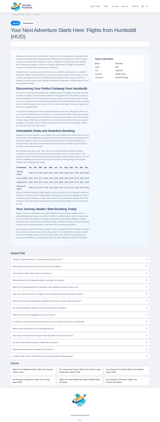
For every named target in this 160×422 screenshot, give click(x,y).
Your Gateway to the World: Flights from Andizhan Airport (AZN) (125, 370)
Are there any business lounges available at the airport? (35, 342)
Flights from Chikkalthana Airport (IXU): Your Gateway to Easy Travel (32, 370)
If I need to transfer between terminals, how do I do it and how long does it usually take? (49, 322)
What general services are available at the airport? (33, 349)
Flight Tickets (95, 6)
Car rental (115, 6)
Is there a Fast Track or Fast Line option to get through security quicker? (43, 356)
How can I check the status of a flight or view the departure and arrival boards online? (48, 294)
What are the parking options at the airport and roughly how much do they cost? (46, 287)
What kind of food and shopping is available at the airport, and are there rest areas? (47, 301)
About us (125, 6)
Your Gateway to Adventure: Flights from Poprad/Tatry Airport (121, 381)
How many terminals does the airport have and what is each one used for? (43, 336)
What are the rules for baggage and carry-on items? (34, 315)
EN (142, 6)
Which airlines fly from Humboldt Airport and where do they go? (39, 280)
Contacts (135, 6)
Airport (16, 23)
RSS (80, 420)
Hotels (106, 6)
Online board (28, 23)
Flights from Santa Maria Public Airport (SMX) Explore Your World (79, 381)
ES (147, 6)
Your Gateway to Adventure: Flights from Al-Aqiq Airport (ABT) (31, 381)
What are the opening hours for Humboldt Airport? (33, 329)
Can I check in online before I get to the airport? (32, 273)
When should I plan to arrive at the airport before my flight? (37, 266)
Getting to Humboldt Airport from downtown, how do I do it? (37, 259)
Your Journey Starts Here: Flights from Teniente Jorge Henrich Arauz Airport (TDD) (80, 370)
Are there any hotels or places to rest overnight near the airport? (40, 308)
